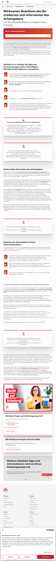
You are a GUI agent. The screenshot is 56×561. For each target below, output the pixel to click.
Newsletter (6, 514)
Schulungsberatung (34, 506)
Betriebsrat (9, 6)
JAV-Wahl (32, 525)
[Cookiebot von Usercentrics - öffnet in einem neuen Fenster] (47, 530)
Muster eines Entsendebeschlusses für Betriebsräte (23, 122)
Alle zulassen (45, 556)
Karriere (5, 506)
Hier (34, 155)
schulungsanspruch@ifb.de (13, 427)
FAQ (4, 525)
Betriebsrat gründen (34, 514)
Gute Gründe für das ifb (8, 504)
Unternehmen (6, 498)
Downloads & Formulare (8, 522)
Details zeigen (47, 552)
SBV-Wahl (32, 522)
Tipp (23, 147)
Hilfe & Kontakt (33, 498)
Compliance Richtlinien (8, 502)
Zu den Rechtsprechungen (13, 449)
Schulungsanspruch (19, 6)
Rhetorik (31, 518)
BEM (31, 516)
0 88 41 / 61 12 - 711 (11, 422)
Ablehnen (10, 556)
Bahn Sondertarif (7, 518)
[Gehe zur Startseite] (8, 2)
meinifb (5, 520)
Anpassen (27, 556)
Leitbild (5, 500)
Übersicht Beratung (34, 504)
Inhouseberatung (33, 509)
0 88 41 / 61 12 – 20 (33, 500)
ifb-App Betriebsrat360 (8, 527)
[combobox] (28, 35)
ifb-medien (6, 516)
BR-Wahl (31, 520)
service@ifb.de (33, 502)
